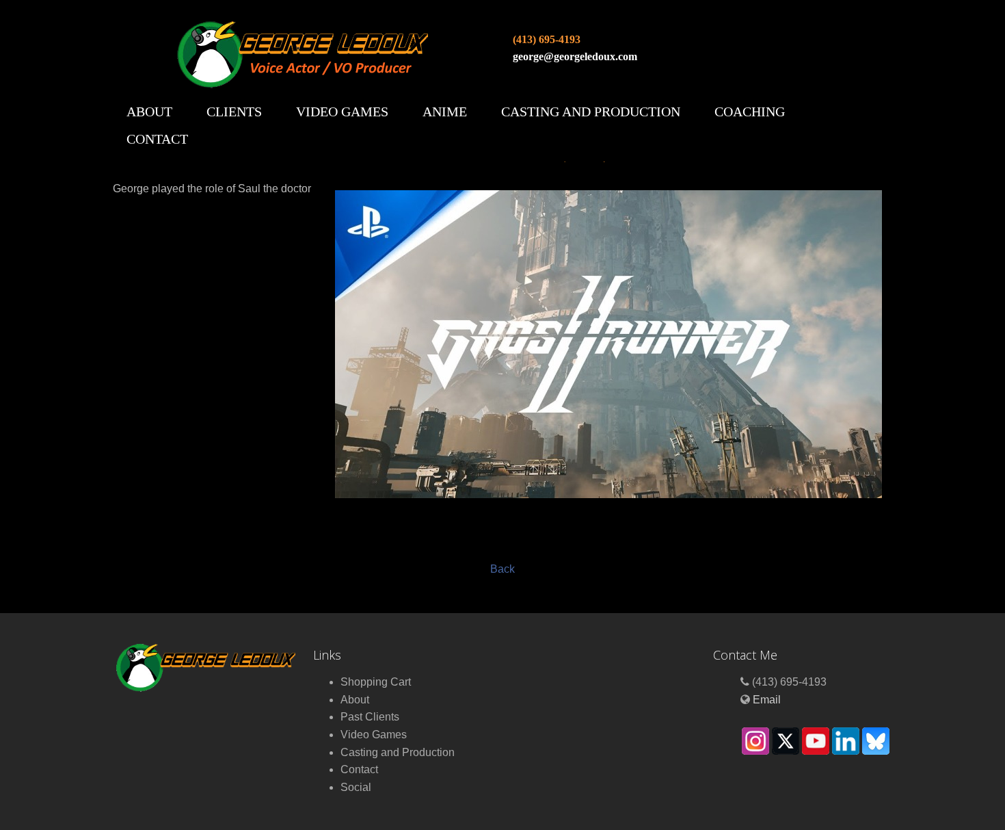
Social (355, 787)
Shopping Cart (375, 682)
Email (767, 699)
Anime (445, 111)
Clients (234, 111)
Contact (157, 138)
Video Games (342, 111)
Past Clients (369, 717)
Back (502, 569)
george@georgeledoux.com (575, 56)
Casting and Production (590, 111)
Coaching (749, 111)
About (149, 111)
